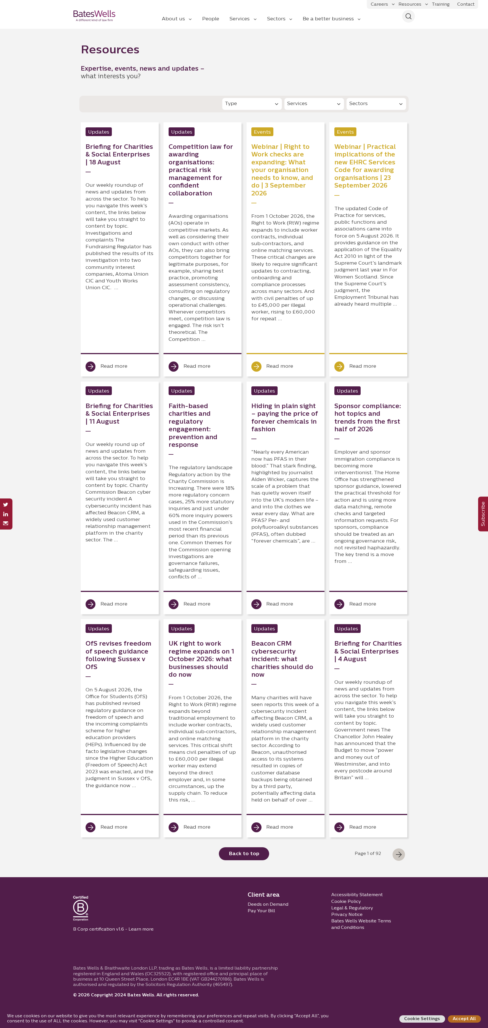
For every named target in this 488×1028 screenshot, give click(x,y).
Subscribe (483, 514)
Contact (465, 4)
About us (173, 19)
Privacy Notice (347, 914)
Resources (409, 4)
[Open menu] (393, 4)
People (210, 19)
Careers (379, 4)
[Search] (408, 16)
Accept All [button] (464, 1019)
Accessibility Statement (357, 895)
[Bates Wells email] (5, 523)
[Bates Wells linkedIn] (5, 514)
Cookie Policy (346, 902)
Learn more (141, 929)
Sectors (276, 19)
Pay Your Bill (261, 911)
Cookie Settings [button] (422, 1019)
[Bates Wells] (98, 15)
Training (441, 4)
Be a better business (328, 19)
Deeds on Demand (268, 904)
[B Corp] (80, 910)
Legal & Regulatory (352, 908)
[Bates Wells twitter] (5, 504)
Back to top (244, 853)
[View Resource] (120, 249)
